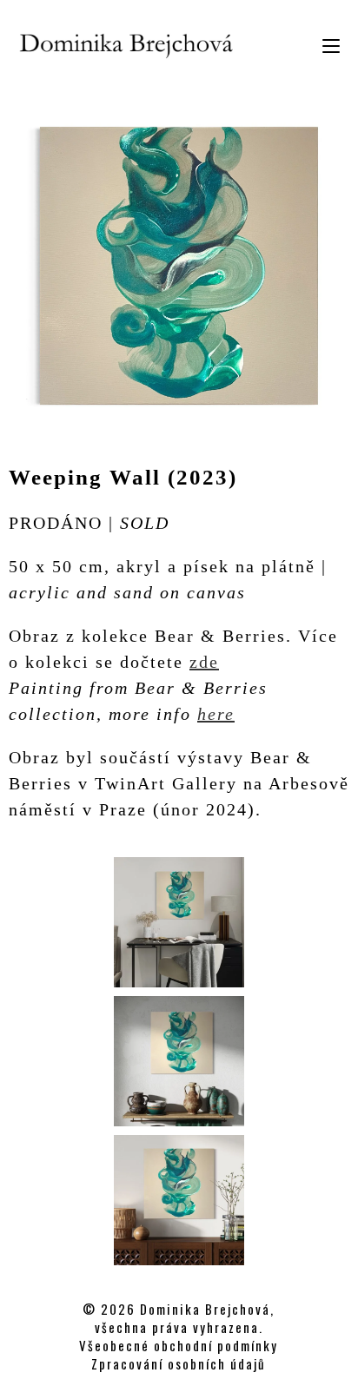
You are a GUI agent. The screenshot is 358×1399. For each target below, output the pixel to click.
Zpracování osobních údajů (178, 1363)
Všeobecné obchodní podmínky (178, 1345)
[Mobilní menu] (324, 43)
